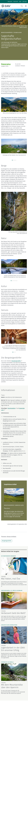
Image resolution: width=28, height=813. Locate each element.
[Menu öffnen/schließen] (26, 6)
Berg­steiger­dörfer (16, 361)
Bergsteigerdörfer (6, 540)
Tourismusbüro (11, 408)
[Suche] (22, 6)
